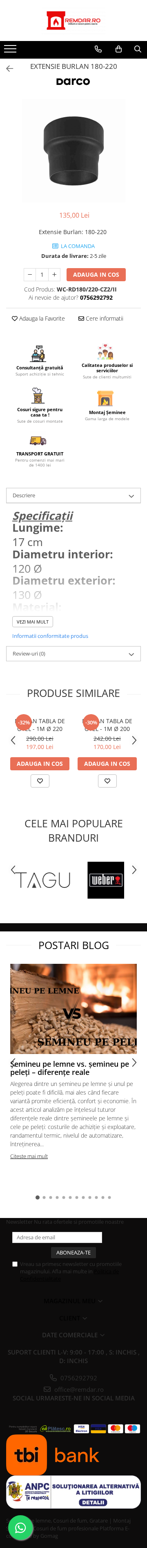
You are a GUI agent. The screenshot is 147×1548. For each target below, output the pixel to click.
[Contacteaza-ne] (98, 49)
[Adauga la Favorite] (40, 781)
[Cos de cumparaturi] (118, 49)
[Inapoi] (6, 68)
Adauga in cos (96, 274)
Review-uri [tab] (29, 653)
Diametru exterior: (64, 580)
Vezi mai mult (33, 622)
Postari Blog (73, 945)
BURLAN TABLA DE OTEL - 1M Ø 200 (107, 725)
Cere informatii (103, 318)
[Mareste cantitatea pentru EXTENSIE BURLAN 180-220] (54, 274)
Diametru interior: (62, 554)
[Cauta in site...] (138, 49)
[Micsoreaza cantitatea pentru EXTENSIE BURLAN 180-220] (30, 274)
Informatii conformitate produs (50, 636)
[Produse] (11, 51)
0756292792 (78, 1378)
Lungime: (37, 527)
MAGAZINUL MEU (70, 1301)
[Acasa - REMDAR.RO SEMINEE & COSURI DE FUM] (73, 20)
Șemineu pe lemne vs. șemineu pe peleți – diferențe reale (69, 1068)
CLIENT (70, 1318)
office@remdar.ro (78, 1389)
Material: (37, 607)
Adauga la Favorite (41, 318)
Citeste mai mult (29, 1156)
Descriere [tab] (24, 495)
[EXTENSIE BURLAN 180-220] (73, 151)
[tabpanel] (73, 151)
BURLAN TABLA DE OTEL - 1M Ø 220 (40, 725)
